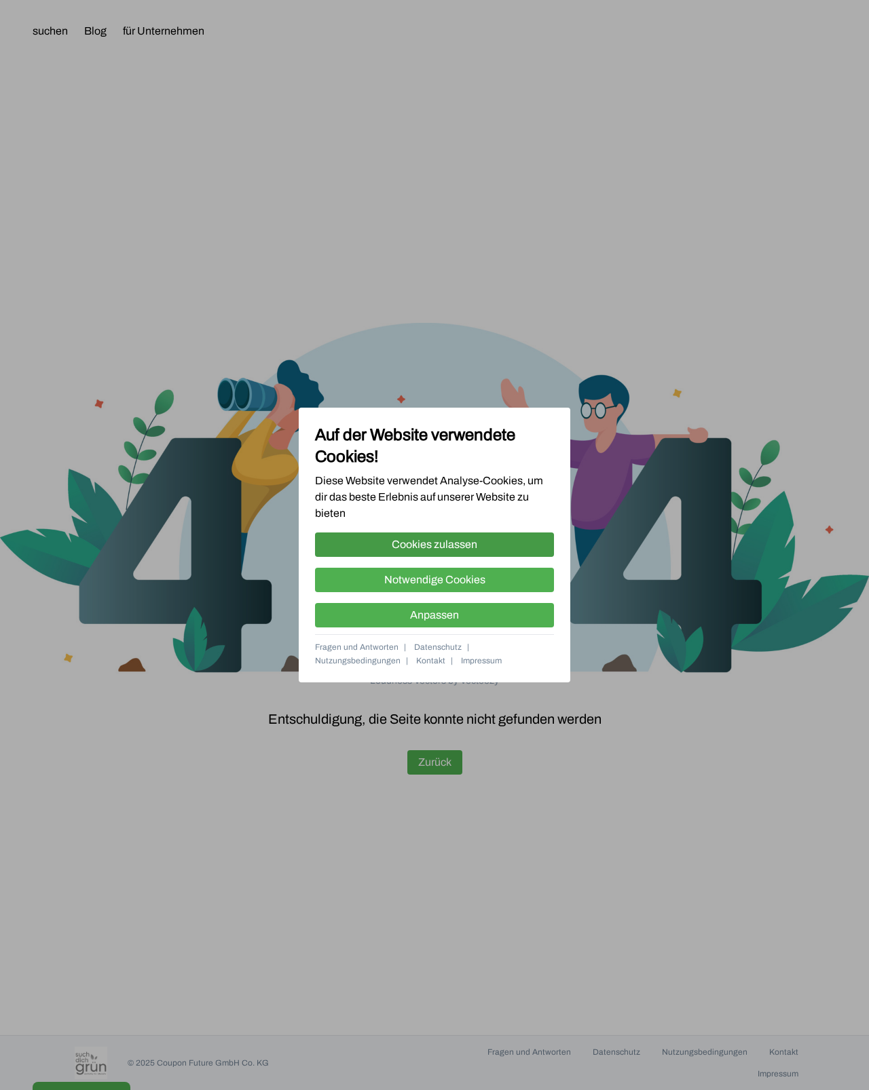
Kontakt (430, 660)
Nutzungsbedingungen (358, 660)
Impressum (481, 660)
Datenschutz (438, 647)
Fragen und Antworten (357, 647)
